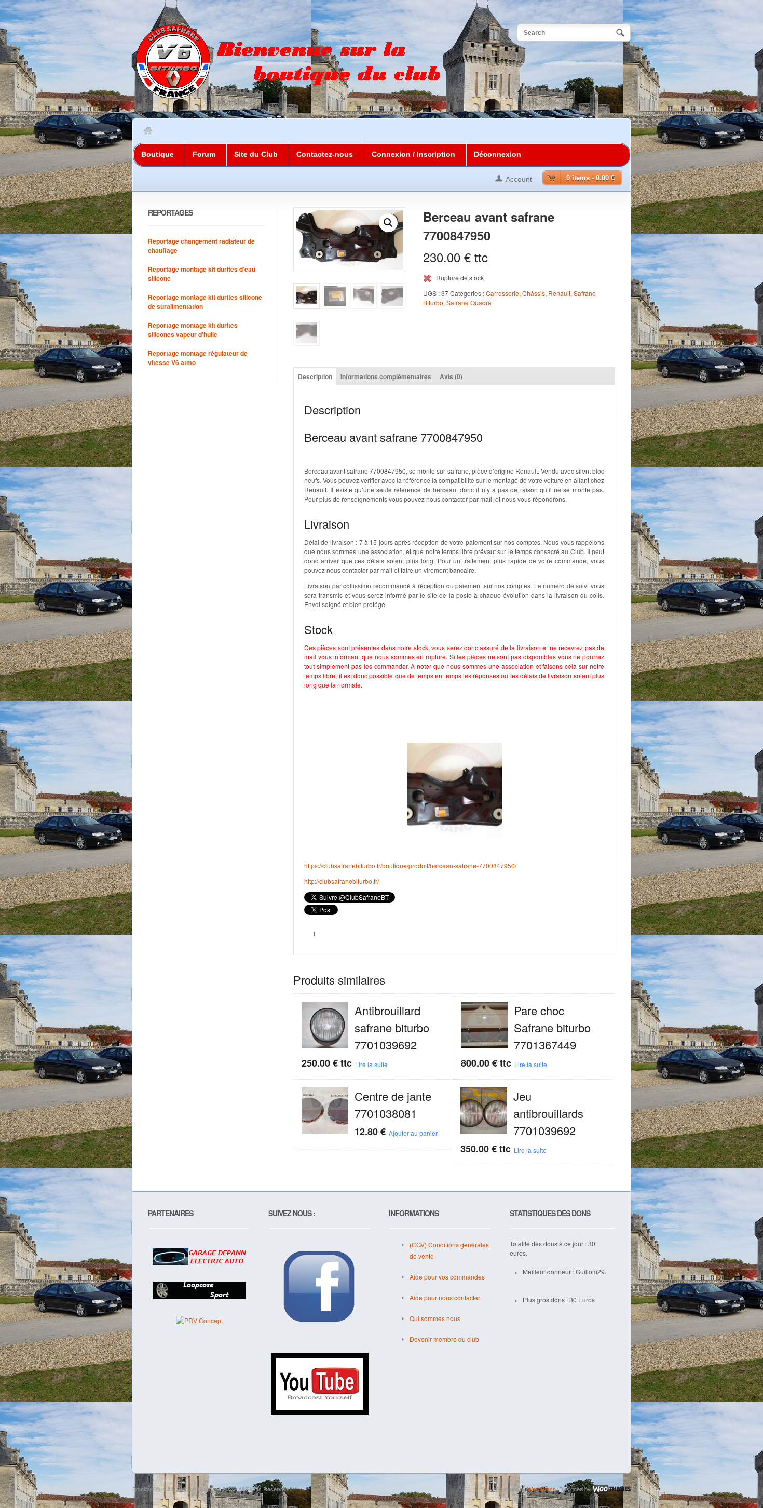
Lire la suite (371, 1064)
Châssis (533, 293)
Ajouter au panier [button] (413, 1132)
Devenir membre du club (444, 1339)
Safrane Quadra (469, 302)
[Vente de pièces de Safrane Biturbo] (288, 97)
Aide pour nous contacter (445, 1297)
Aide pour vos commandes (447, 1276)
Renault (559, 293)
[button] (388, 222)
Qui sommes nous (435, 1318)
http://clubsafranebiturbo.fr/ (341, 881)
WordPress (541, 1489)
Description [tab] (315, 376)
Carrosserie (502, 293)
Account (519, 179)
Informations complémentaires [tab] (385, 376)
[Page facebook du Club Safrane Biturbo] (319, 1287)
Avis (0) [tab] (451, 376)
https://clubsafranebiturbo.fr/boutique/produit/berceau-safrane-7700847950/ (410, 865)
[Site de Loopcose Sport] (199, 1290)
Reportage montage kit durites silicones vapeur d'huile (193, 329)
